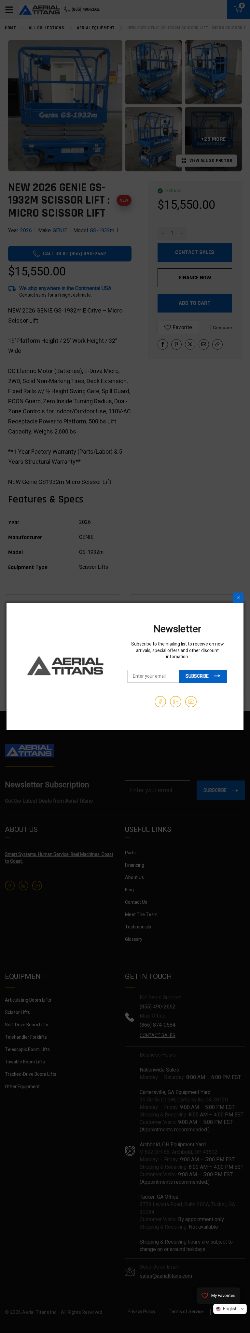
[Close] (238, 598)
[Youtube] (191, 701)
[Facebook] (160, 701)
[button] (230, 1309)
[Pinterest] (175, 701)
